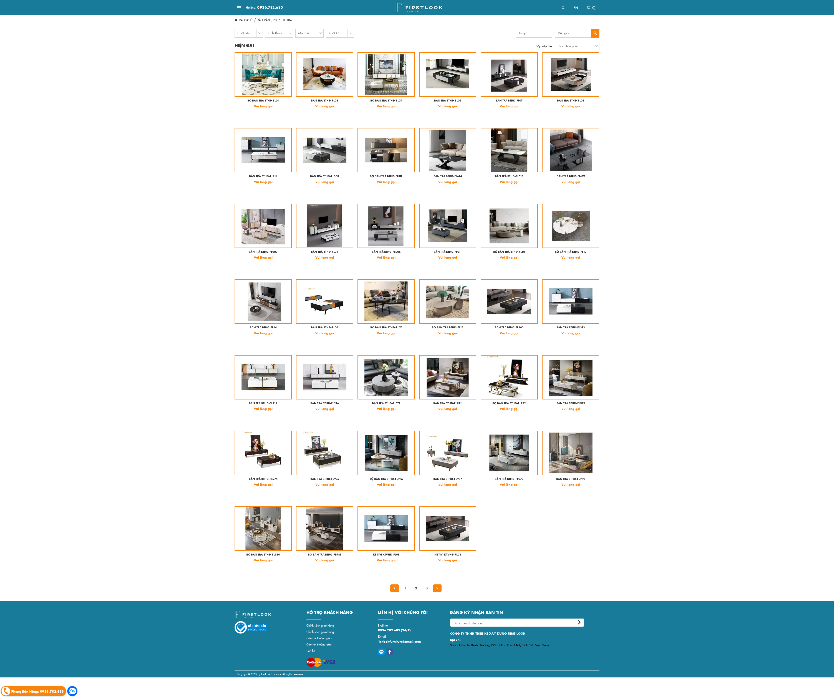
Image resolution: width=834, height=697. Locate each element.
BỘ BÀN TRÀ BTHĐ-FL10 (509, 252)
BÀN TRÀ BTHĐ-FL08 (570, 100)
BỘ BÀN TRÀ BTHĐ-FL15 (447, 327)
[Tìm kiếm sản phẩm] (595, 33)
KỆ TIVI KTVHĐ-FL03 (447, 554)
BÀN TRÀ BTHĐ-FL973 (570, 403)
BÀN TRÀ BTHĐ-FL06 (324, 327)
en (576, 7)
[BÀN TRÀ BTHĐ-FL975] (324, 453)
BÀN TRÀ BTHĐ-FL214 (263, 403)
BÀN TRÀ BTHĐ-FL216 (324, 403)
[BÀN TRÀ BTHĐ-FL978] (509, 453)
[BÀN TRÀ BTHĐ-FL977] (447, 453)
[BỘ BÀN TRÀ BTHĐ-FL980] (263, 528)
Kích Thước (275, 33)
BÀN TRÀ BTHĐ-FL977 (447, 479)
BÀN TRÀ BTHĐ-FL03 (324, 100)
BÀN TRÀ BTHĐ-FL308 (324, 176)
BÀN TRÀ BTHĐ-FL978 (509, 479)
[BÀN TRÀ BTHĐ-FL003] (263, 226)
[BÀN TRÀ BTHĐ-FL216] (324, 377)
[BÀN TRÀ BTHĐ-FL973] (570, 377)
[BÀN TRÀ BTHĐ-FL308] (324, 150)
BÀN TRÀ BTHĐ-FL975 (324, 479)
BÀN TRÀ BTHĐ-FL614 (448, 176)
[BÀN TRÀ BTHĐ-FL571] (386, 377)
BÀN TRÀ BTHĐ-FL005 (386, 252)
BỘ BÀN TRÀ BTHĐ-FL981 (324, 554)
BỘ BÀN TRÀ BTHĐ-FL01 (263, 100)
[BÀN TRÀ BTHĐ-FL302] (509, 301)
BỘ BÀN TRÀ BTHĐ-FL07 (386, 327)
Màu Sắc (304, 33)
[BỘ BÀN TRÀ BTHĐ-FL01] (263, 74)
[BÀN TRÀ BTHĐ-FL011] (447, 226)
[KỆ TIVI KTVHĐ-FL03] (447, 528)
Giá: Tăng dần (569, 46)
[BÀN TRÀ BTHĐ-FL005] (386, 226)
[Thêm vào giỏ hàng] (241, 117)
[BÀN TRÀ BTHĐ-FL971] (447, 377)
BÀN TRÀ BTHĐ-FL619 (571, 176)
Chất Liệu (243, 33)
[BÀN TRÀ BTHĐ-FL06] (324, 301)
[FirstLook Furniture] (268, 614)
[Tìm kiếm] (563, 8)
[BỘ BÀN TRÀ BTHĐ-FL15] (447, 301)
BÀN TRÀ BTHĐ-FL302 (509, 327)
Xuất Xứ (334, 33)
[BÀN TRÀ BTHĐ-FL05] (447, 74)
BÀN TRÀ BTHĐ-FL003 (263, 252)
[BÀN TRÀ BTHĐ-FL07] (509, 74)
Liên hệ (310, 651)
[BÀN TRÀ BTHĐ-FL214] (263, 377)
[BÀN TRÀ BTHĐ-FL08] (570, 74)
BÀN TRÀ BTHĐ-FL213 (570, 327)
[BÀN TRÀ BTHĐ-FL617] (509, 150)
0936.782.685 (264, 7)
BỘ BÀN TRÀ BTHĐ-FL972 (509, 403)
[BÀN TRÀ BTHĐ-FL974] (263, 453)
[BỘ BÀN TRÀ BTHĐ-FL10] (509, 226)
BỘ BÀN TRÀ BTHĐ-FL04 (386, 100)
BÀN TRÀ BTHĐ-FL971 (447, 403)
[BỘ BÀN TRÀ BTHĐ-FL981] (324, 528)
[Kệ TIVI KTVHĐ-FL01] (386, 528)
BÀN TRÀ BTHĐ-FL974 (263, 479)
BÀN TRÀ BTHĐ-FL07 (509, 100)
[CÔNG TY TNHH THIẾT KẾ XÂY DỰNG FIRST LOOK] (419, 7)
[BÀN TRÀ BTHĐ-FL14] (263, 301)
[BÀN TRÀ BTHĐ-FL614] (447, 150)
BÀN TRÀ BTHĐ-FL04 (324, 252)
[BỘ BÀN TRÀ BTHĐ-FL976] (386, 453)
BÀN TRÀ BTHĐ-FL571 (386, 403)
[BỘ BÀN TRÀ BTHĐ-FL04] (386, 74)
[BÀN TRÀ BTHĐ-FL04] (324, 226)
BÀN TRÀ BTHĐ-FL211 (263, 176)
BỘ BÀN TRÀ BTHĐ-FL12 (570, 252)
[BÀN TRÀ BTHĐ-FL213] (570, 301)
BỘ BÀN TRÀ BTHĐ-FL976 (386, 479)
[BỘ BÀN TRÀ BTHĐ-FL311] (386, 150)
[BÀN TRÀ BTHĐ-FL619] (570, 150)
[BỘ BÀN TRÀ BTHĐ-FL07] (386, 301)
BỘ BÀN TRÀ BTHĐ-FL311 (386, 176)
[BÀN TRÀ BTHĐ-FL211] (263, 150)
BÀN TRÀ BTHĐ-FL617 (509, 176)
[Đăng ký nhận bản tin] (580, 623)
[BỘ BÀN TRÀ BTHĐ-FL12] (570, 226)
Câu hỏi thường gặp (319, 638)
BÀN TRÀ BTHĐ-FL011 (448, 252)
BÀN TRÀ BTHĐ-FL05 (447, 100)
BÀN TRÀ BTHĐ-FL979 (570, 479)
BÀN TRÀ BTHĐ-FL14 (263, 327)
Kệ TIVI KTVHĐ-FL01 (386, 554)
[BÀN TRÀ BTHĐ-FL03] (324, 74)
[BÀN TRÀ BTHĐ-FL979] (570, 453)
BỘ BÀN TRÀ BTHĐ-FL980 (263, 554)
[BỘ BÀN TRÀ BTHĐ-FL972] (509, 377)
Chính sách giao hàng (320, 625)
